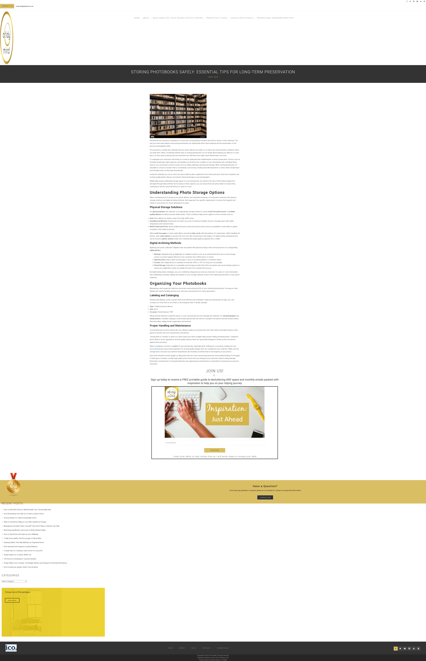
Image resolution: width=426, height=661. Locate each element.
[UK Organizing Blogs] (14, 485)
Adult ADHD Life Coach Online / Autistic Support (178, 18)
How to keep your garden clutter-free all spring (21, 567)
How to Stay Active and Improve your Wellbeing (21, 534)
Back (216, 77)
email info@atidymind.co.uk (24, 6)
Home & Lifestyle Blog (242, 18)
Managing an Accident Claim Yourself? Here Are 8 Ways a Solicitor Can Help (31, 526)
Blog (193, 648)
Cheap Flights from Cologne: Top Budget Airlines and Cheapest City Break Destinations (35, 563)
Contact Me (265, 497)
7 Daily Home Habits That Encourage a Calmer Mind (22, 538)
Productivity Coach (216, 18)
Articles (206, 648)
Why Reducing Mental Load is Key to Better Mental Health (24, 530)
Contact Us (7, 6)
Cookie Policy (223, 648)
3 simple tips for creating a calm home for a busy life (23, 551)
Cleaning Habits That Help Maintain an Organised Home (24, 542)
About (182, 648)
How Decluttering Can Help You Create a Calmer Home (24, 514)
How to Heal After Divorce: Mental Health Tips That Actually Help (27, 510)
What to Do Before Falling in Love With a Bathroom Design (25, 522)
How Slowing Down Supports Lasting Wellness (21, 547)
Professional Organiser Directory (275, 18)
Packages (12, 600)
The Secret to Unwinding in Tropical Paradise (20, 559)
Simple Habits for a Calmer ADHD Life (17, 555)
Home (137, 18)
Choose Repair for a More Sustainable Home (20, 518)
